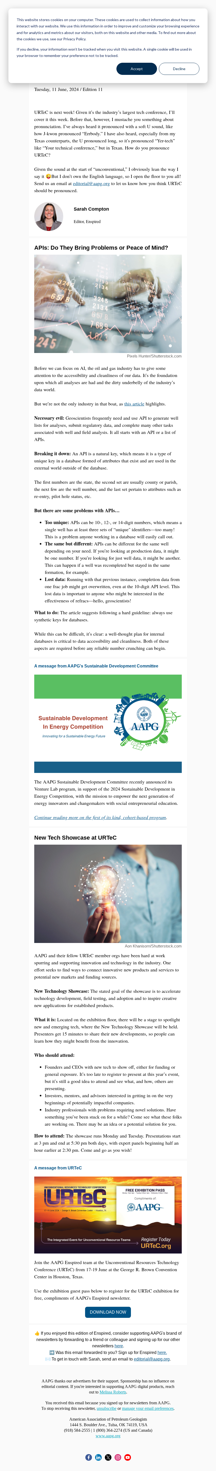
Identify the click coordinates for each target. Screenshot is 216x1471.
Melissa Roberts (113, 1392)
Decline (179, 68)
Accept (137, 68)
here (119, 1346)
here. (162, 1352)
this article (134, 403)
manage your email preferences (148, 1408)
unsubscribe (106, 1408)
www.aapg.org (108, 1436)
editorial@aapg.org (91, 183)
